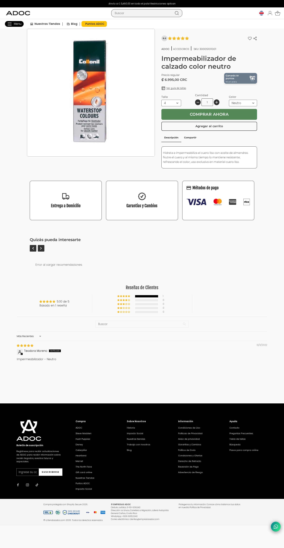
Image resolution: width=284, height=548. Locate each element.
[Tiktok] (37, 485)
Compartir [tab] (190, 137)
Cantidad (201, 95)
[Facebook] (17, 485)
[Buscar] (177, 13)
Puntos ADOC (83, 483)
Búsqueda (234, 444)
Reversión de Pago (188, 466)
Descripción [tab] (171, 137)
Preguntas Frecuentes (241, 433)
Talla (164, 96)
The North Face (84, 466)
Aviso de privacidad (189, 439)
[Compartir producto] (255, 38)
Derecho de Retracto (189, 461)
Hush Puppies (83, 439)
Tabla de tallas (237, 439)
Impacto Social (84, 488)
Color (232, 96)
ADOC (79, 427)
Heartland (81, 455)
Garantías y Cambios (189, 444)
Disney (79, 444)
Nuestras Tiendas (85, 477)
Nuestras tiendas (136, 439)
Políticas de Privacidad (190, 433)
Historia (131, 427)
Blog (129, 450)
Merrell (79, 461)
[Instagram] (27, 485)
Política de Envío (187, 450)
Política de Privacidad (200, 507)
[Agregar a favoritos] (249, 38)
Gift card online (84, 472)
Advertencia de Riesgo (190, 472)
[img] (25, 346)
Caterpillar (81, 450)
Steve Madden (83, 433)
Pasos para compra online (243, 450)
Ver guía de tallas (176, 88)
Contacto (234, 427)
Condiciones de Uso (189, 427)
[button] (123, 296)
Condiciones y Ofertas (190, 455)
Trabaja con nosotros (138, 444)
